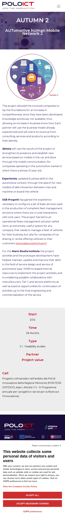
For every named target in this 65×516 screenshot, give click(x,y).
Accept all (32, 495)
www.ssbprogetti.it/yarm (31, 243)
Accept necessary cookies (32, 503)
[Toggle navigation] (59, 6)
